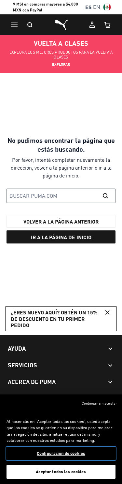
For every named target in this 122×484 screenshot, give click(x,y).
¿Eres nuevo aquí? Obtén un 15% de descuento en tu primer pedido (54, 318)
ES (88, 7)
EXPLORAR (61, 64)
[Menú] (14, 24)
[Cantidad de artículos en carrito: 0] (107, 24)
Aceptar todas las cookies (61, 471)
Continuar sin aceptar (99, 403)
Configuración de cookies (61, 453)
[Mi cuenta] (92, 24)
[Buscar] (29, 24)
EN (96, 7)
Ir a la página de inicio (61, 237)
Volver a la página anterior (61, 221)
